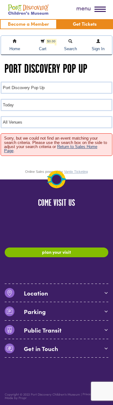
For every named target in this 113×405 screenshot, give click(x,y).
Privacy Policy (92, 394)
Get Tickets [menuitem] (85, 23)
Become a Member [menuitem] (28, 23)
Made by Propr (16, 398)
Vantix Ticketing (76, 171)
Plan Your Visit (56, 252)
